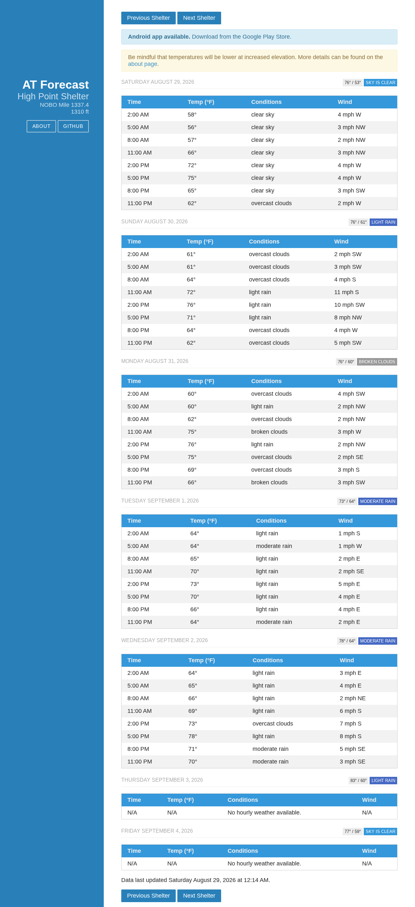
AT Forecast (55, 84)
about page (142, 64)
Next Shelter (199, 18)
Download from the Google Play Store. (209, 36)
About (41, 126)
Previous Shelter (148, 18)
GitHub (73, 126)
